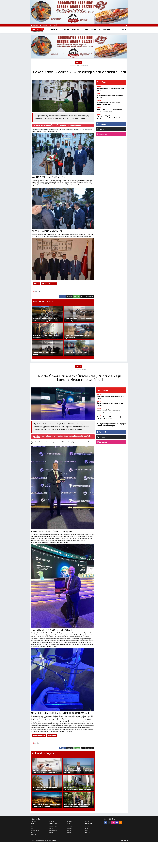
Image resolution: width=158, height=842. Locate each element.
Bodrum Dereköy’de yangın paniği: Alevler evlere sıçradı (109, 110)
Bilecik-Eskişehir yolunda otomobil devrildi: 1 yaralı (78, 319)
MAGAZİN (87, 832)
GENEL (87, 830)
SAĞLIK (87, 826)
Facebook (102, 124)
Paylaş (63, 296)
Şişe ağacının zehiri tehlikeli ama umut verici (110, 89)
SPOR (93, 30)
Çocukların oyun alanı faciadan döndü (45, 353)
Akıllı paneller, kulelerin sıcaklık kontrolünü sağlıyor (45, 788)
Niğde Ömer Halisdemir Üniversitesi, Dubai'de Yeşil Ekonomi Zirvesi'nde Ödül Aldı (62, 436)
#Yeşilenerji (52, 735)
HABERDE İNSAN (53, 830)
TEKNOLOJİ (70, 826)
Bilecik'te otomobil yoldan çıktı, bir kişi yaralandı (78, 336)
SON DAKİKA (54, 25)
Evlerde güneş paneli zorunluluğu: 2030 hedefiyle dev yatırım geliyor (77, 788)
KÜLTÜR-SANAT (105, 30)
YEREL (32, 828)
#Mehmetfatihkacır (49, 284)
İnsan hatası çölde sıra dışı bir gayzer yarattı (110, 96)
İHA (39, 291)
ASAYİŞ (85, 30)
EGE (32, 826)
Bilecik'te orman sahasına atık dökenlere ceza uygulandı (45, 319)
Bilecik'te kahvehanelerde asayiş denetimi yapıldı (46, 336)
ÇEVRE (87, 828)
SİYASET (69, 832)
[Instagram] (113, 822)
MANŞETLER (45, 25)
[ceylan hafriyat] (79, 46)
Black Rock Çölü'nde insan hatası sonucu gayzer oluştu (108, 103)
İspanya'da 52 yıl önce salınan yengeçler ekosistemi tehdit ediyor (109, 117)
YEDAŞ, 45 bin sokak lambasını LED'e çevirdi (78, 771)
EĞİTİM (69, 830)
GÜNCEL (69, 823)
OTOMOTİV (34, 834)
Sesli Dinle (90, 296)
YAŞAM (33, 832)
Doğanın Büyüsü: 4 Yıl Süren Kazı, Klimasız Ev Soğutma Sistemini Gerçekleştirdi (77, 805)
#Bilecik (36, 284)
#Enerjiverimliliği (39, 735)
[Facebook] (105, 822)
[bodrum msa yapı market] (79, 12)
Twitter (102, 129)
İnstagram (103, 134)
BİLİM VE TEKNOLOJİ (36, 830)
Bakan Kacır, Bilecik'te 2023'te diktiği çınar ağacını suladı (58, 125)
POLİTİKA (55, 30)
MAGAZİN (69, 828)
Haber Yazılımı (124, 840)
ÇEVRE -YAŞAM (53, 826)
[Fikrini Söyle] (116, 822)
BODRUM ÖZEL (89, 823)
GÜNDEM (75, 30)
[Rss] (120, 822)
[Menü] (122, 29)
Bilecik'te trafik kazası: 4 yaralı (76, 352)
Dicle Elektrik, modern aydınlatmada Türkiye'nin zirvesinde (47, 805)
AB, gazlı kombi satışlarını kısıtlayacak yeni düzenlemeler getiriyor (45, 771)
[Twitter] (109, 822)
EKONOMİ (65, 30)
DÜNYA (51, 828)
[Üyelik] (126, 25)
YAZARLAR (35, 25)
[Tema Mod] (126, 30)
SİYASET (51, 832)
